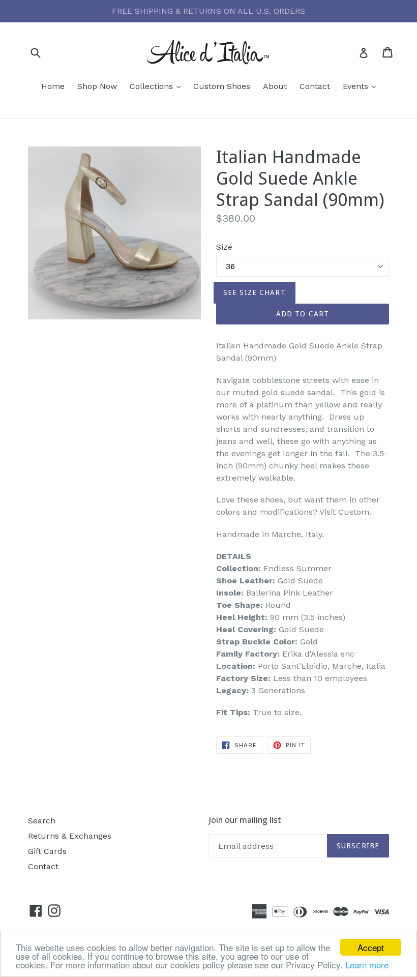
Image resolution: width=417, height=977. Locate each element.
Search (41, 820)
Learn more (367, 964)
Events (362, 86)
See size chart (254, 292)
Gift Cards (47, 851)
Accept (371, 947)
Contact (315, 86)
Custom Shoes (221, 86)
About (275, 86)
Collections (158, 86)
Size (224, 247)
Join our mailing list (244, 820)
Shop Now (97, 86)
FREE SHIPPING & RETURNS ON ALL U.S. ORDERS (208, 11)
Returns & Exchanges (69, 836)
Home (53, 86)
